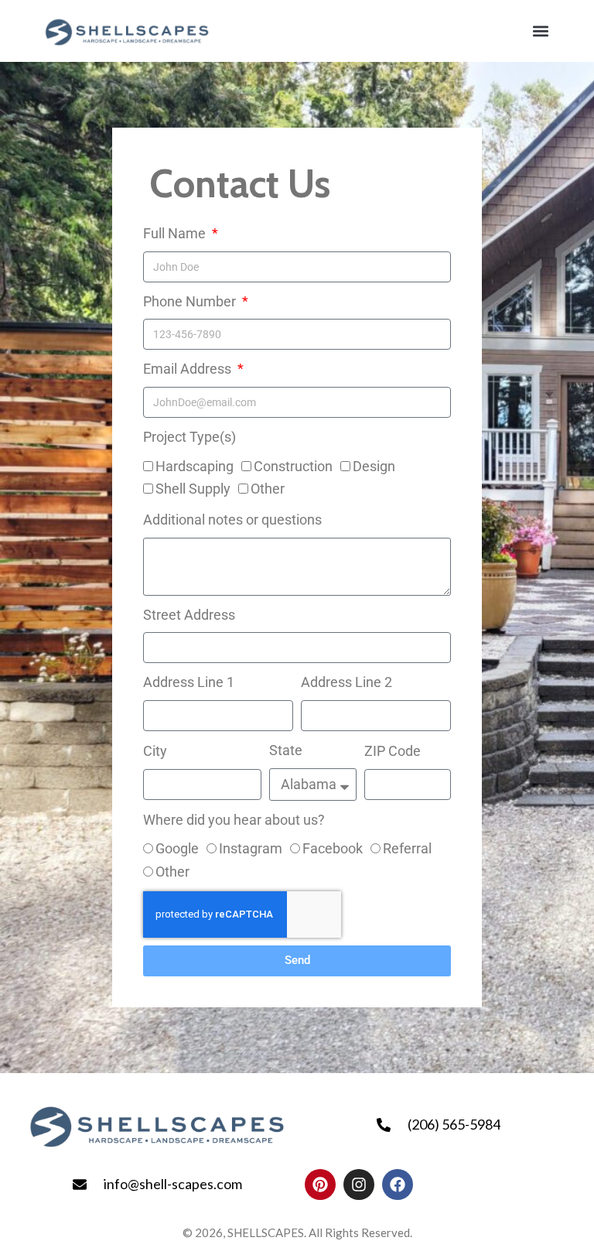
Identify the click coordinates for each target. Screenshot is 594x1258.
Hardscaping (194, 466)
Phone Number (191, 301)
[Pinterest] (320, 1184)
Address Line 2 (346, 682)
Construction (293, 466)
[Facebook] (397, 1184)
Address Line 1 (188, 682)
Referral (407, 848)
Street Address (189, 615)
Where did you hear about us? (234, 820)
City (155, 751)
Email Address (188, 369)
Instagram (250, 848)
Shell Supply (192, 488)
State (285, 750)
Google (177, 848)
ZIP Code (392, 751)
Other (268, 488)
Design (374, 466)
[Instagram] (358, 1184)
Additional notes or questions (232, 519)
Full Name (176, 233)
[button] (540, 30)
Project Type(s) (189, 437)
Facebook (332, 848)
